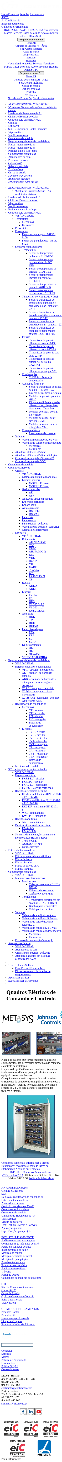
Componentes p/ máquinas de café (20, 1243)
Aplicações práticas (19, 178)
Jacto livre (27, 613)
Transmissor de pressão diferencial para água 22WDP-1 (41, 361)
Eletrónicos (28, 225)
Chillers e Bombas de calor (23, 200)
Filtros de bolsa (23, 859)
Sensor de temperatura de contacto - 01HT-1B (42, 286)
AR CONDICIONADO (14, 1187)
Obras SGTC (8, 1290)
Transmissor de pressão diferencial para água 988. (43, 370)
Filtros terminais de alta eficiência (33, 856)
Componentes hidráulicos (22, 153)
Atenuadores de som (19, 156)
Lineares (26, 591)
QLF (31, 651)
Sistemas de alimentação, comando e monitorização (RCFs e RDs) (35, 836)
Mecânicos (28, 221)
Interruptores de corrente (42, 433)
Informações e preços (37, 1162)
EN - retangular (37, 719)
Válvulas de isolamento (41, 890)
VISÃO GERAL (24, 215)
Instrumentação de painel (14, 1249)
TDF (31, 545)
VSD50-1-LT (36, 607)
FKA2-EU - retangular (34, 784)
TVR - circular (37, 735)
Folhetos (35, 1168)
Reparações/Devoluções (14, 1165)
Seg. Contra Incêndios (31, 48)
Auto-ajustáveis (30, 508)
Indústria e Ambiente (12, 23)
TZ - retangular (37, 747)
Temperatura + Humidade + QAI (40, 296)
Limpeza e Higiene (11, 1321)
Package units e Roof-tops (22, 150)
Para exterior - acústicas (35, 523)
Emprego (33, 1165)
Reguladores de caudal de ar (30, 703)
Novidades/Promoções (20, 63)
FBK (31, 632)
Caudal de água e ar (33, 383)
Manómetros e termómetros (30, 878)
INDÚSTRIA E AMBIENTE (17, 1237)
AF (31, 492)
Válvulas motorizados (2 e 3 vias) (40, 439)
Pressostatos (21, 228)
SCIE (4, 1193)
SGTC (5, 17)
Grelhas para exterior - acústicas (32, 952)
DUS (32, 601)
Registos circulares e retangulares (33, 666)
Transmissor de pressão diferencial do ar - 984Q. (42, 342)
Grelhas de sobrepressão (35, 529)
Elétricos (27, 728)
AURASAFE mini (32, 843)
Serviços (17, 32)
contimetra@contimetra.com (16, 1388)
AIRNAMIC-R (37, 542)
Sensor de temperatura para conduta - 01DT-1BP (41, 262)
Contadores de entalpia (20, 138)
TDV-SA (34, 570)
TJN (31, 619)
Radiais (26, 582)
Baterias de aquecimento (36, 724)
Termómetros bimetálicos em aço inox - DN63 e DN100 (44, 901)
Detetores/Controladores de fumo (33, 825)
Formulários (7, 1363)
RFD (31, 554)
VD (31, 563)
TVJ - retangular (38, 741)
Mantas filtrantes (24, 868)
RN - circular (36, 716)
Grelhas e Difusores (19, 467)
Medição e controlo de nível (16, 1256)
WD (31, 573)
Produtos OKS (9, 1315)
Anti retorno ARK (32, 700)
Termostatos (21, 218)
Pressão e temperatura (13, 1262)
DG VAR (34, 514)
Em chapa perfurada (33, 501)
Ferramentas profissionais (15, 1318)
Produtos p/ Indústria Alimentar (18, 1324)
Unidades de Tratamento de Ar (25, 113)
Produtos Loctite (10, 1311)
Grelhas (12, 122)
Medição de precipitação (14, 1259)
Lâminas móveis (31, 480)
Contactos (13, 14)
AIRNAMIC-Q (37, 551)
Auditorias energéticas (13, 1268)
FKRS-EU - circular (33, 778)
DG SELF (34, 511)
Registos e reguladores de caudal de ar (29, 141)
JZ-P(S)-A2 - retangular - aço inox (40, 697)
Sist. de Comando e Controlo (17, 1287)
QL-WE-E (34, 654)
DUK (32, 616)
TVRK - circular (38, 738)
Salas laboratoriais (18, 166)
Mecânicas (34, 445)
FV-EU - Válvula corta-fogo (37, 787)
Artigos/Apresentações (31, 39)
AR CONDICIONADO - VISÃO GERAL (28, 104)
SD (31, 638)
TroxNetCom (15, 169)
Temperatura (29, 249)
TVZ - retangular (38, 753)
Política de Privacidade (41, 1178)
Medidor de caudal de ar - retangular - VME (43, 426)
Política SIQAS (9, 1366)
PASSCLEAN (37, 576)
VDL (32, 557)
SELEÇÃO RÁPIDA (34, 657)
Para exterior (29, 520)
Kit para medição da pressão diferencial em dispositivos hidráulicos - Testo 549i (44, 405)
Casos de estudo (31, 32)
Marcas (8, 32)
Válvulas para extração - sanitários (40, 526)
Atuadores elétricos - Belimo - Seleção (36, 455)
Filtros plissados (24, 862)
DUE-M (33, 626)
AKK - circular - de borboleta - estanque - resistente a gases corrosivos (39, 682)
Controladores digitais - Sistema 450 (34, 458)
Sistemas (23, 36)
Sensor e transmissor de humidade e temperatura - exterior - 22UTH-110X (42, 330)
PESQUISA (36, 29)
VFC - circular (37, 713)
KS (31, 598)
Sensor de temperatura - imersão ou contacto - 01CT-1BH (42, 277)
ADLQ (33, 585)
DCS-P (33, 560)
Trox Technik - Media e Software (19, 1224)
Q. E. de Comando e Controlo (17, 1296)
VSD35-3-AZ (36, 604)
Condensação (29, 374)
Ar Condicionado (10, 20)
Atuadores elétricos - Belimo (30, 452)
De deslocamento (31, 644)
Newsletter (48, 63)
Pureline (33, 595)
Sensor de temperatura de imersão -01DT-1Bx (42, 270)
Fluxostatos (21, 231)
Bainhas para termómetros (43, 906)
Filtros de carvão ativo (27, 865)
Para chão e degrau (32, 629)
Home (4, 14)
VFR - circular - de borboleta (38, 669)
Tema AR (31, 42)
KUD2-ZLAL (37, 610)
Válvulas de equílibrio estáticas (39, 915)
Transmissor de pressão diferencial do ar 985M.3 (42, 348)
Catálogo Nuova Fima (41, 893)
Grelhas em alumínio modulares (39, 476)
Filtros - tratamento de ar (21, 144)
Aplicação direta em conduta (37, 498)
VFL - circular (36, 710)
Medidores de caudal (26, 766)
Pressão (26, 336)
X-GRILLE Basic (39, 486)
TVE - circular (37, 731)
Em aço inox (29, 504)
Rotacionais (28, 539)
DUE (32, 623)
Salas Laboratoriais (11, 1299)
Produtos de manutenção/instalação (34, 940)
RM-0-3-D (28, 828)
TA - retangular (37, 750)
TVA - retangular (38, 756)
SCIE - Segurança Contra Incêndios (27, 128)
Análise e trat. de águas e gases (18, 1240)
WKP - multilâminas (33, 812)
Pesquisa (24, 14)
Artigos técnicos (31, 54)
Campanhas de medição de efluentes (21, 1277)
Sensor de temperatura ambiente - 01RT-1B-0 (41, 255)
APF (31, 495)
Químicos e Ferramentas (14, 26)
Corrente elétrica (31, 430)
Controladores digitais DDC (30, 461)
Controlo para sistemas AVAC (24, 119)
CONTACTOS (20, 29)
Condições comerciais (13, 1162)
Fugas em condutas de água (16, 1246)
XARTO (34, 567)
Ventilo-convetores (11, 1221)
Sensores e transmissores (28, 246)
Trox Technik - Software (21, 965)
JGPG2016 (16, 1172)
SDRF (32, 641)
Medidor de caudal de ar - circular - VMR (43, 419)
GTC (4, 1284)
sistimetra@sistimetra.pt (14, 1403)
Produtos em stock (18, 160)
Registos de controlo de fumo (31, 790)
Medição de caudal (11, 1252)
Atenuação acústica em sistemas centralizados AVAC (32, 957)
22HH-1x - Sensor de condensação (40, 379)
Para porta (27, 517)
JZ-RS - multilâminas (33, 822)
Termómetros (29, 896)
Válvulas (20, 436)
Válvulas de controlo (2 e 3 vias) (39, 927)
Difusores (13, 125)
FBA (31, 635)
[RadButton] (23, 1411)
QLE (31, 647)
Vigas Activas (15, 132)
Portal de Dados (10, 1274)
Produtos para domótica (14, 1265)
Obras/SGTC (36, 36)
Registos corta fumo (26, 818)
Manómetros (29, 881)
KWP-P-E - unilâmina (34, 815)
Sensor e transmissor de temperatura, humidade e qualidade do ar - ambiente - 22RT (44, 304)
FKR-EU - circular (32, 781)
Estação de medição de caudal (45, 392)
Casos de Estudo (10, 1293)
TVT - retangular (38, 744)
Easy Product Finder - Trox (30, 968)
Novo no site (23, 1168)
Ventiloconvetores (18, 135)
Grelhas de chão (31, 489)
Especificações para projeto (23, 181)
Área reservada (37, 14)
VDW (32, 548)
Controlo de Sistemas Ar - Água (31, 45)
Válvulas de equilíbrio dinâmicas (40, 918)
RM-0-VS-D (29, 831)
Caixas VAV (15, 163)
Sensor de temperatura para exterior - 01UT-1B (42, 292)
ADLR (33, 588)
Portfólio (31, 57)
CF (30, 579)
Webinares (31, 60)
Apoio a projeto (49, 32)
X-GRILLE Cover (39, 483)
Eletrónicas (35, 448)
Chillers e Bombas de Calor (23, 116)
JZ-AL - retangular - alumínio (38, 688)
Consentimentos (10, 1369)
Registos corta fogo (25, 775)
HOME (8, 29)
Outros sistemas (30, 846)
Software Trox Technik (20, 175)
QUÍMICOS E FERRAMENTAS (20, 1308)
